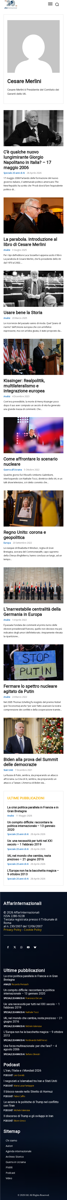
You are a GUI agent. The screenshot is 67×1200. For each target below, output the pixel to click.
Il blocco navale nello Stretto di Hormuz (28, 1091)
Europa (7, 543)
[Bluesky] (35, 947)
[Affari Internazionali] (22, 4)
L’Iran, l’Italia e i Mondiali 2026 (22, 1070)
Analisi (7, 250)
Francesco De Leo (34, 998)
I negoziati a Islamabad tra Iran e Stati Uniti (30, 1081)
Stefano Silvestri (33, 1054)
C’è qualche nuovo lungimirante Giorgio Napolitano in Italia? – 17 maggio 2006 (27, 159)
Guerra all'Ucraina (13, 470)
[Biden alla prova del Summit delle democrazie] (33, 736)
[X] (14, 947)
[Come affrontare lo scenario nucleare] (33, 435)
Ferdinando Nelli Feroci (36, 1040)
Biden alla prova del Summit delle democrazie (31, 762)
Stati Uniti (8, 770)
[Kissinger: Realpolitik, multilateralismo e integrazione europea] (33, 357)
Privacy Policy (12, 930)
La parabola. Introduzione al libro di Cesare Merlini (30, 242)
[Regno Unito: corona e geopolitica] (33, 508)
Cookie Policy (33, 930)
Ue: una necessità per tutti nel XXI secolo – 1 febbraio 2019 (29, 842)
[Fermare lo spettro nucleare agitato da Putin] (33, 662)
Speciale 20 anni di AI (14, 173)
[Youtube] (28, 947)
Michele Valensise (34, 1026)
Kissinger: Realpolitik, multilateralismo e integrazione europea (24, 386)
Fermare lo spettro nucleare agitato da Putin (30, 689)
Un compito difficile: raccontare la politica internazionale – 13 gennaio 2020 (31, 825)
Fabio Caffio (19, 1096)
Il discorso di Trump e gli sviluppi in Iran (28, 1116)
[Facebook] (7, 947)
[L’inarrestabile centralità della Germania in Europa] (33, 585)
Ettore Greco (20, 1120)
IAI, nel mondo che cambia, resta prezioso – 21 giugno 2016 (29, 857)
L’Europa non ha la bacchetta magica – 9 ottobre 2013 (33, 872)
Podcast (8, 1075)
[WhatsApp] (21, 947)
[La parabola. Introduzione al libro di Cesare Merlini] (33, 215)
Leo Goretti (19, 1075)
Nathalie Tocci (32, 1012)
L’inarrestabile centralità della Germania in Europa (32, 612)
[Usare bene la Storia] (33, 289)
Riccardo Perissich (20, 984)
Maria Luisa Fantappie (24, 1085)
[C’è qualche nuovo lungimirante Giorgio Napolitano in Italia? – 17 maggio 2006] (33, 128)
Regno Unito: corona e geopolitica (25, 535)
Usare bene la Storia (23, 312)
